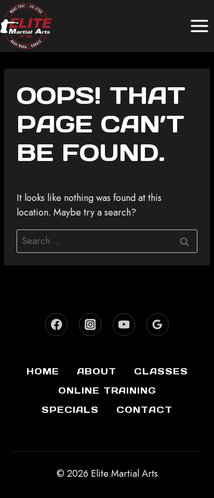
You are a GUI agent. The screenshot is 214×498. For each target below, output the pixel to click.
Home (42, 371)
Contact (144, 409)
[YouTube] (124, 324)
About (96, 371)
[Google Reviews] (157, 324)
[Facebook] (56, 324)
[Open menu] (199, 25)
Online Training (107, 390)
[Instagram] (90, 324)
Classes (161, 371)
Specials (70, 409)
